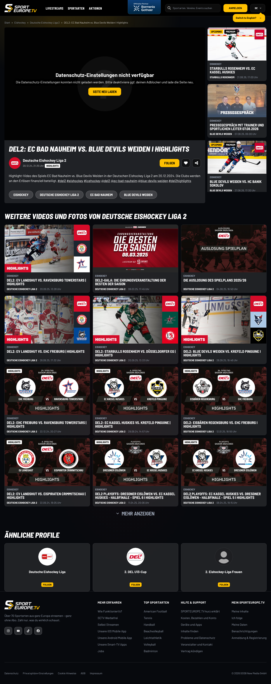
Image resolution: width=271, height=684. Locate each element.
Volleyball (150, 644)
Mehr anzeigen (138, 513)
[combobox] (195, 8)
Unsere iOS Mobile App (112, 631)
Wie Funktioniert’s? (110, 611)
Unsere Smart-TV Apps (112, 644)
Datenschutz (11, 673)
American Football (155, 611)
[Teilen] (196, 163)
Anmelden (235, 8)
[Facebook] (38, 631)
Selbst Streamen (108, 624)
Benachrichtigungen (245, 631)
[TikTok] (28, 631)
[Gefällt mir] (186, 163)
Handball (149, 624)
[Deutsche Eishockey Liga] (47, 556)
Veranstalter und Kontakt (197, 644)
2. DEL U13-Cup (135, 572)
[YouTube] (18, 631)
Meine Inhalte (240, 611)
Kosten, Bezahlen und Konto (198, 618)
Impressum (96, 673)
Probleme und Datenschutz (198, 638)
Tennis (148, 618)
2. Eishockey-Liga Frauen (223, 572)
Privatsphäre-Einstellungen (38, 673)
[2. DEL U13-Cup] (135, 556)
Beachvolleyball (154, 631)
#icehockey (92, 181)
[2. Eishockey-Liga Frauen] (224, 556)
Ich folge (237, 618)
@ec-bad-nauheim (124, 181)
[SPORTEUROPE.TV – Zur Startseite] (20, 8)
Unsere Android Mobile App (115, 638)
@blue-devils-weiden (153, 181)
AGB (83, 673)
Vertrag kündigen (192, 651)
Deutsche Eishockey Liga (47, 572)
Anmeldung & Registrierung (249, 638)
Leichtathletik (153, 638)
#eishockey (75, 181)
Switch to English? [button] (246, 16)
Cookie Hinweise (67, 673)
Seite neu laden (105, 92)
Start (7, 22)
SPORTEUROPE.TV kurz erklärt (200, 611)
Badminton (151, 651)
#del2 (62, 181)
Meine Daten (239, 624)
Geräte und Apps (191, 624)
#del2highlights (180, 181)
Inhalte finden (189, 631)
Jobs (101, 651)
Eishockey (20, 22)
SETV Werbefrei (108, 618)
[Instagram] (8, 631)
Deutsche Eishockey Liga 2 (45, 22)
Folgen (169, 163)
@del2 (105, 181)
